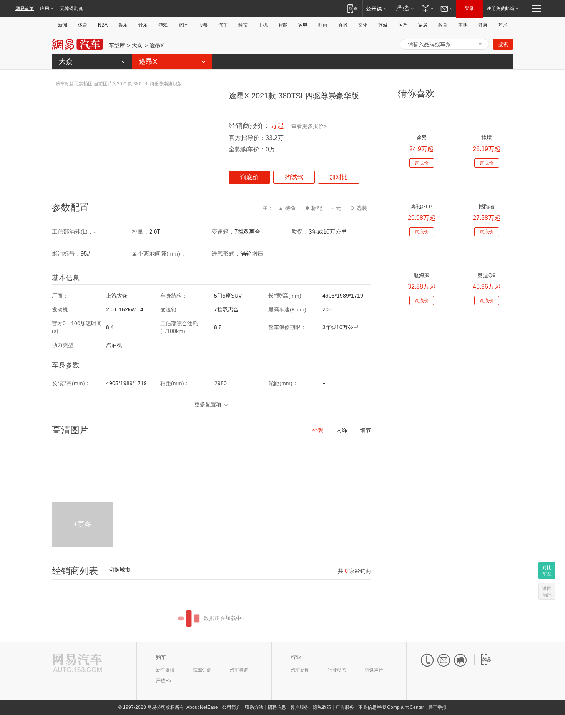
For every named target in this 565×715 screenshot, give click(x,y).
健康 (482, 25)
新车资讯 (165, 670)
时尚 (322, 25)
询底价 (249, 177)
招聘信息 (277, 707)
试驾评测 (202, 670)
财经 (183, 25)
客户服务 (299, 707)
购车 (161, 657)
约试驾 (294, 177)
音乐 (143, 25)
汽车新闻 (300, 670)
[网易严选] (403, 8)
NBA (103, 25)
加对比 (338, 177)
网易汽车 (77, 44)
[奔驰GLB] (421, 187)
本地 (462, 25)
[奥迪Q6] (486, 255)
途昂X (157, 45)
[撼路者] (486, 187)
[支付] (427, 8)
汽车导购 (239, 670)
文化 (362, 25)
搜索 (503, 44)
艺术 (502, 25)
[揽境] (486, 118)
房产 (402, 25)
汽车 (223, 25)
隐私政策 (322, 707)
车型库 (117, 45)
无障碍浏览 (71, 8)
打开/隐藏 (480, 44)
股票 (203, 25)
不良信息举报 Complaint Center (391, 707)
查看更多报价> (309, 126)
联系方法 (254, 707)
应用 (44, 8)
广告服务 (345, 707)
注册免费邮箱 (500, 8)
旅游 (382, 25)
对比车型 (547, 571)
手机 (263, 25)
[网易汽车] (77, 663)
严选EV (163, 680)
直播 (342, 25)
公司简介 (231, 707)
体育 (82, 25)
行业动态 (337, 670)
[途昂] (421, 118)
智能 (282, 25)
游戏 (163, 25)
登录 (469, 8)
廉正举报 (437, 707)
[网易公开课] (376, 8)
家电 (302, 25)
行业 (296, 657)
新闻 (62, 25)
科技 (243, 25)
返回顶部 (547, 591)
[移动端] (352, 8)
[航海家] (421, 255)
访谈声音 (374, 670)
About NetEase (202, 707)
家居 (422, 25)
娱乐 (123, 25)
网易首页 (24, 8)
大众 (137, 45)
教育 (442, 25)
